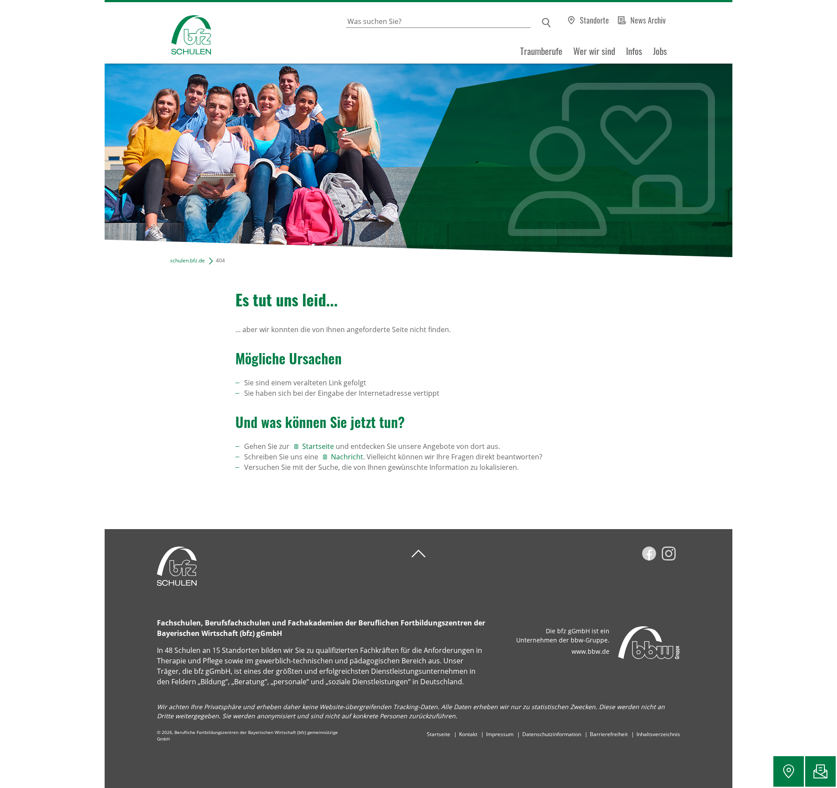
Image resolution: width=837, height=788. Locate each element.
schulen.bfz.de (187, 260)
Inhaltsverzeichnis (658, 734)
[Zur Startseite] (158, 33)
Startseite (318, 446)
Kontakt (468, 734)
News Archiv (648, 20)
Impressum (500, 734)
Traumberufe (541, 51)
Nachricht (347, 457)
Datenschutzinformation (551, 734)
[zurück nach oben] (418, 554)
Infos (634, 51)
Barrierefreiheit (609, 734)
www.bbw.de (590, 651)
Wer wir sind (594, 51)
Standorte (594, 20)
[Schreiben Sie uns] (820, 771)
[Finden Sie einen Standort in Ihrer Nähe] (788, 771)
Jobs (660, 51)
